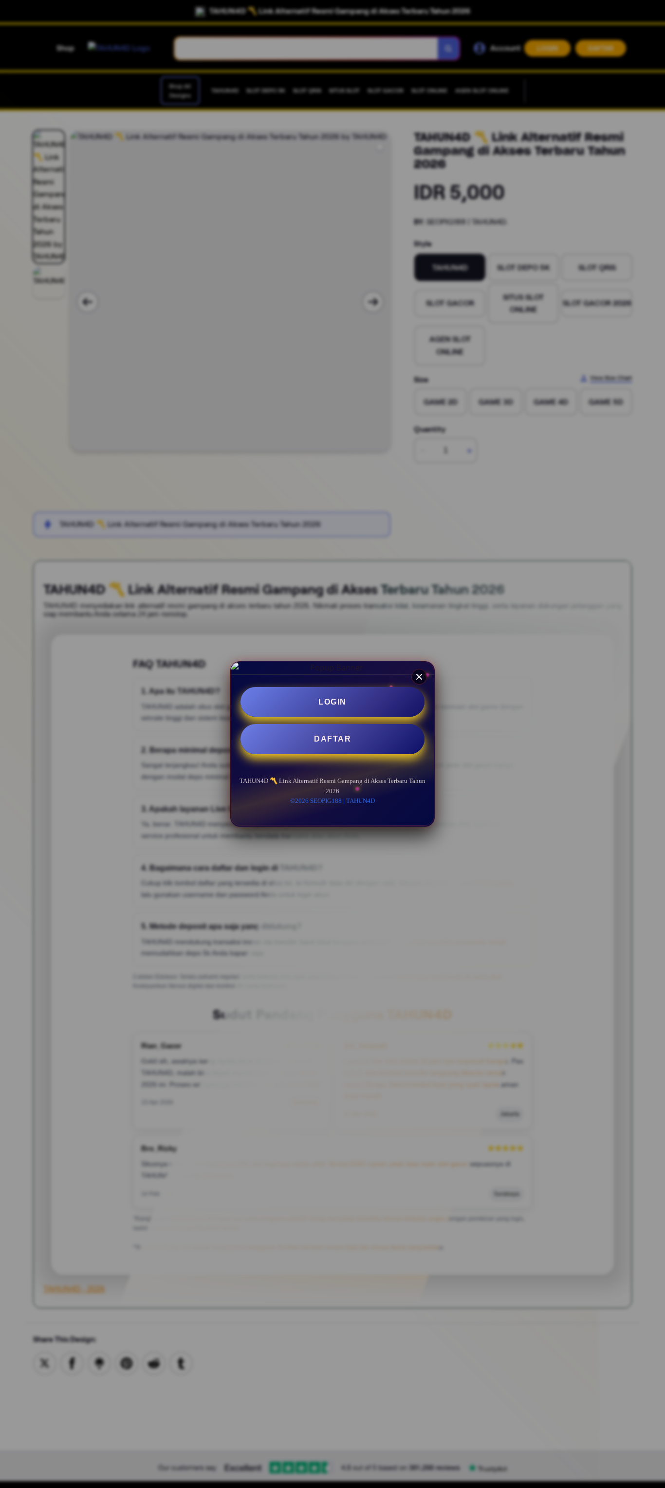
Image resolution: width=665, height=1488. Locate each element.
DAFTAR (332, 739)
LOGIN (332, 702)
